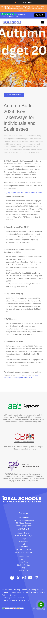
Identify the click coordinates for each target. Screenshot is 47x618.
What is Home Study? (23, 536)
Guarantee (24, 547)
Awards (23, 559)
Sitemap (13, 595)
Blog (23, 568)
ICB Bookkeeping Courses (24, 520)
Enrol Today (16, 592)
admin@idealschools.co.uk (14, 598)
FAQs (23, 538)
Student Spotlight (23, 565)
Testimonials (23, 541)
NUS (23, 544)
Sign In (41, 15)
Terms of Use (31, 592)
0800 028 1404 (13, 16)
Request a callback (25, 2)
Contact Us (23, 570)
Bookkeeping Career (23, 526)
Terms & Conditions (23, 549)
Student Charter (23, 533)
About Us (23, 528)
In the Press (23, 562)
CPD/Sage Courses (23, 523)
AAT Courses (24, 518)
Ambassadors (23, 557)
